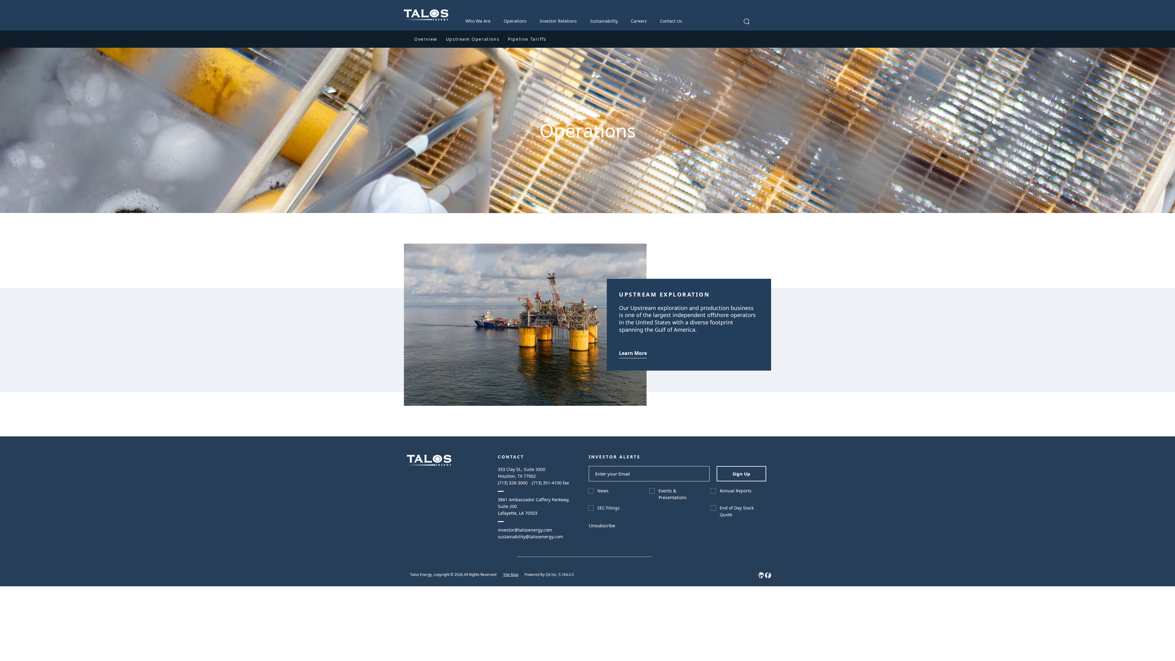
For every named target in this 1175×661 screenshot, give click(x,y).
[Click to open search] (746, 21)
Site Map (510, 574)
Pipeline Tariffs (527, 39)
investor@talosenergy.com (525, 530)
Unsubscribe (602, 525)
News (603, 491)
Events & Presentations (672, 494)
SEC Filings (608, 508)
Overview (425, 39)
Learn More (633, 353)
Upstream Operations (472, 39)
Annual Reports (736, 491)
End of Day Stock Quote (737, 511)
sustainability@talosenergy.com (530, 537)
